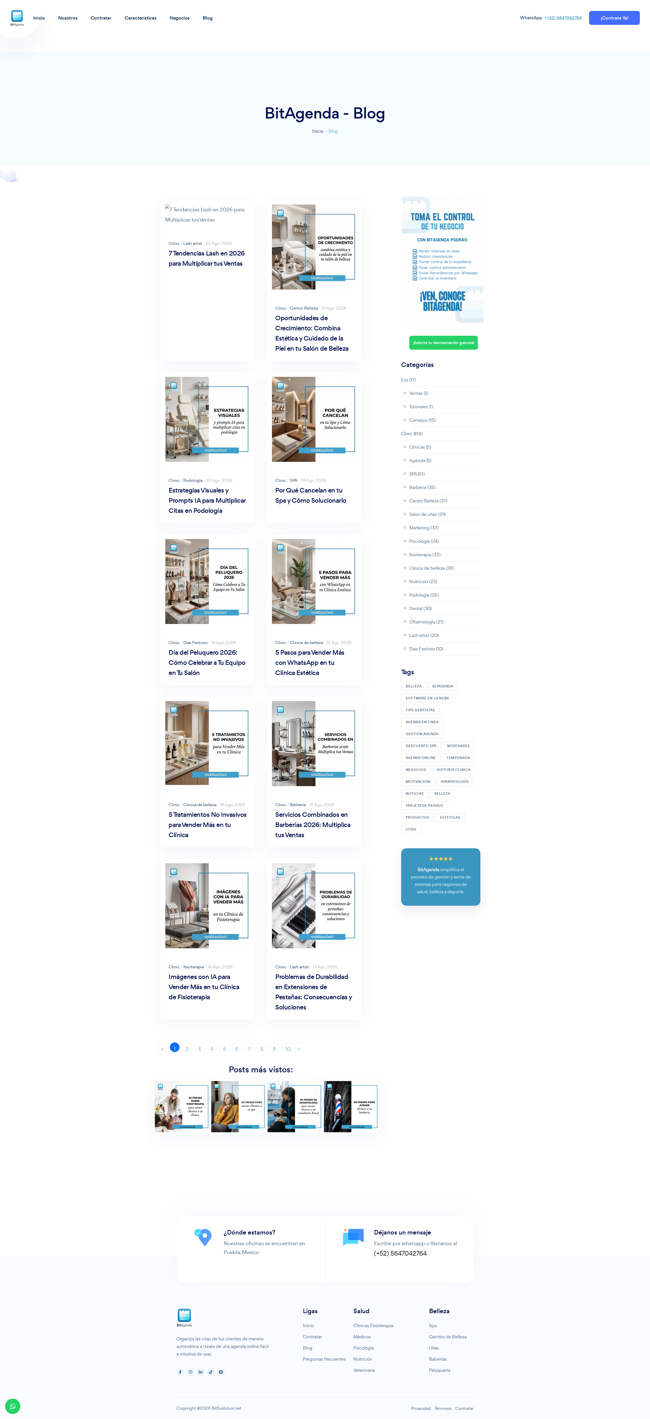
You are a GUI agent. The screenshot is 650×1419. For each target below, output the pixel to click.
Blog (307, 1348)
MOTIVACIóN (418, 781)
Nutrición (423, 581)
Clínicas (420, 447)
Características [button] (140, 18)
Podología (192, 480)
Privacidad (421, 1408)
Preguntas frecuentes (324, 1359)
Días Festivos (195, 642)
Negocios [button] (179, 18)
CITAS (411, 829)
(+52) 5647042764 (563, 18)
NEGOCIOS (416, 769)
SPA (294, 480)
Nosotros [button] (67, 18)
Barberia (298, 804)
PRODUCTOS (417, 817)
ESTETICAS (450, 817)
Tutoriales (421, 407)
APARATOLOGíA (455, 781)
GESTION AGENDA (422, 734)
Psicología (424, 541)
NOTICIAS (415, 793)
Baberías (438, 1359)
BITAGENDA (442, 686)
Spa (433, 1325)
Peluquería (439, 1370)
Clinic (174, 243)
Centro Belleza (304, 308)
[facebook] (180, 1372)
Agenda (420, 460)
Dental (420, 608)
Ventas (418, 393)
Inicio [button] (39, 18)
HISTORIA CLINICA (454, 769)
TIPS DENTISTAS (420, 710)
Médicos (362, 1337)
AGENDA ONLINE (421, 757)
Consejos (422, 420)
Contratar (312, 1337)
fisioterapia (193, 967)
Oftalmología (426, 622)
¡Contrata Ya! (614, 18)
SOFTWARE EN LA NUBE (427, 698)
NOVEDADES (458, 746)
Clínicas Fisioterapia (373, 1325)
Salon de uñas (427, 514)
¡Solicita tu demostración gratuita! (443, 342)
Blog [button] (207, 18)
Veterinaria (364, 1370)
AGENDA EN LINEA (422, 722)
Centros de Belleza (448, 1337)
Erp (408, 380)
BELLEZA (414, 686)
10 (288, 1049)
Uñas (434, 1348)
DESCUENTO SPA (421, 746)
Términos (442, 1408)
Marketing (423, 528)
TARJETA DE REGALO (424, 805)
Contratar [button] (101, 18)
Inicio (317, 131)
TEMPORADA (458, 757)
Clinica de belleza (306, 642)
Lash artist (192, 243)
